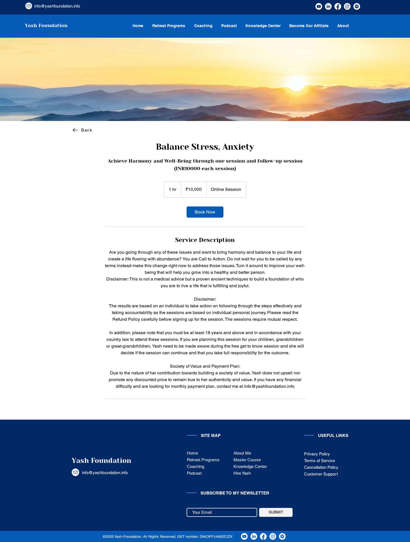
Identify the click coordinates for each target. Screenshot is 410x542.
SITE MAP (211, 435)
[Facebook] (337, 6)
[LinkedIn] (328, 6)
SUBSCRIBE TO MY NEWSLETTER (235, 493)
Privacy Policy (317, 453)
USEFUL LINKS (333, 435)
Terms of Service (319, 460)
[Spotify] (356, 6)
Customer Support (321, 474)
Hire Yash (242, 473)
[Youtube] (318, 6)
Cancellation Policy (321, 467)
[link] (205, 212)
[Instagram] (347, 6)
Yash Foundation (101, 461)
